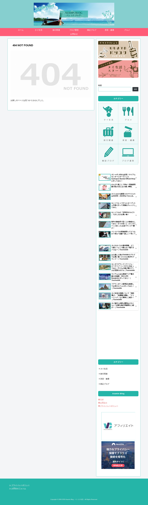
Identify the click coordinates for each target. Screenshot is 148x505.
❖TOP (101, 400)
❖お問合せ (102, 403)
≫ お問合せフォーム (17, 488)
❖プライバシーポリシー (108, 406)
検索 (100, 85)
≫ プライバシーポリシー (19, 485)
